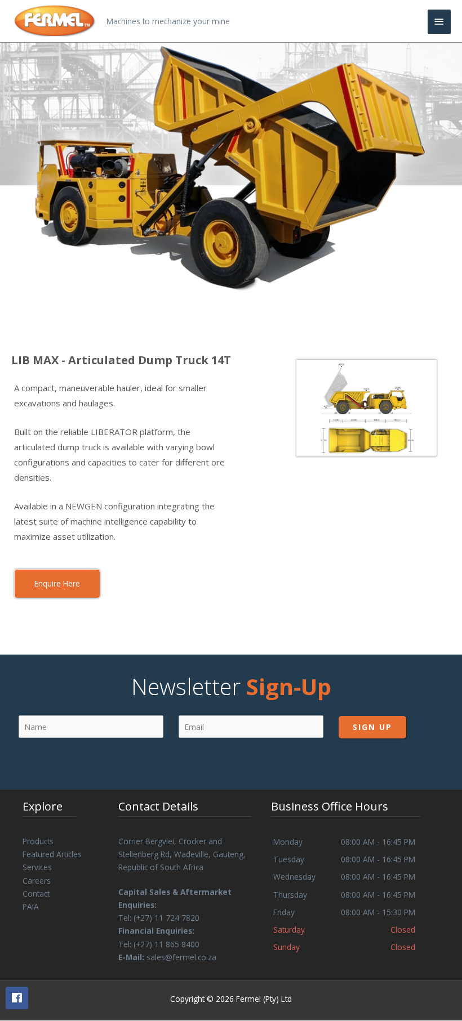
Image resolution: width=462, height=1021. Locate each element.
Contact (36, 893)
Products (38, 841)
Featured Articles (52, 854)
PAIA (31, 906)
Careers (37, 880)
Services (37, 867)
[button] (57, 583)
